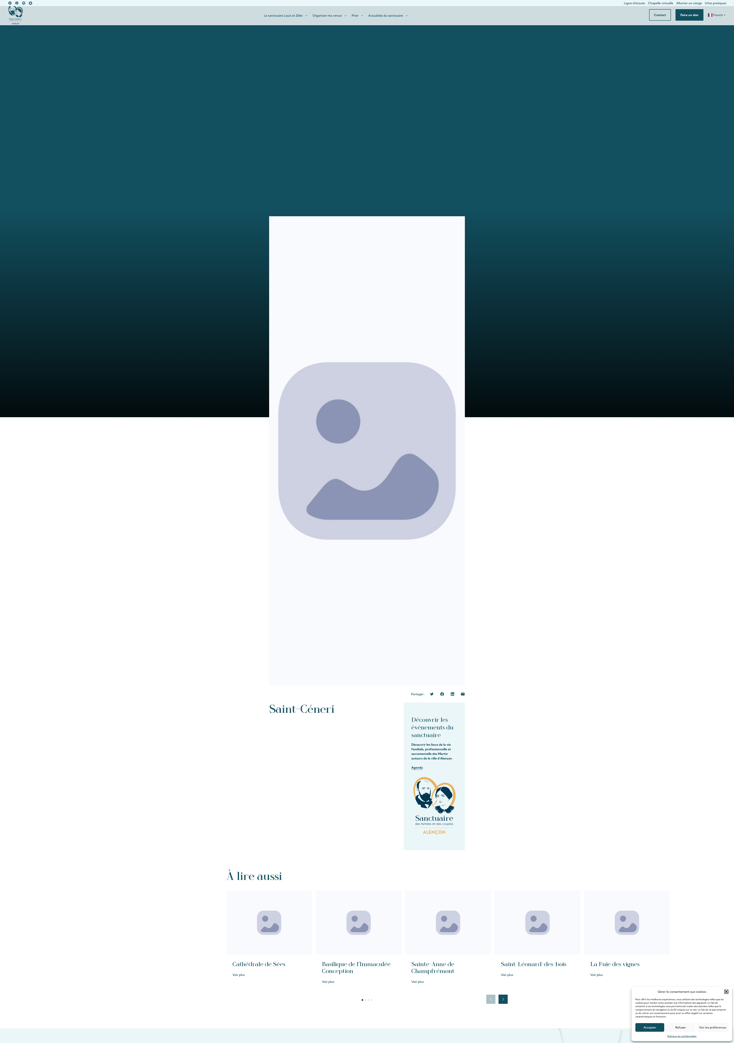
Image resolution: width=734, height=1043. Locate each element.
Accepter (650, 1027)
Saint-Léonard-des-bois (533, 964)
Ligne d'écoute (634, 3)
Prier (355, 15)
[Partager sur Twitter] (432, 694)
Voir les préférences (712, 1027)
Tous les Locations (490, 876)
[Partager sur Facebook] (442, 694)
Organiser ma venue (327, 15)
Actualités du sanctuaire (385, 15)
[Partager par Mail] (463, 694)
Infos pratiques (715, 3)
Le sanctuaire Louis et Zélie (283, 15)
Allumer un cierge (689, 3)
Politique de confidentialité (682, 1036)
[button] (726, 992)
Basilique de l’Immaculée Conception (356, 968)
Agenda (417, 767)
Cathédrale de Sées (258, 964)
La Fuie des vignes (615, 964)
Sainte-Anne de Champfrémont (432, 968)
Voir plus (238, 975)
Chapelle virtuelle (660, 3)
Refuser (680, 1027)
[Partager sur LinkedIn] (452, 694)
